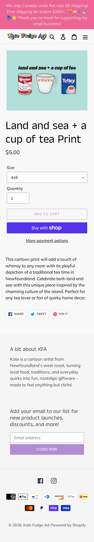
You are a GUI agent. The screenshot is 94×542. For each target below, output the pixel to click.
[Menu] (85, 36)
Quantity (15, 188)
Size (11, 167)
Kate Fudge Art (36, 525)
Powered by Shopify (68, 525)
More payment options (47, 240)
